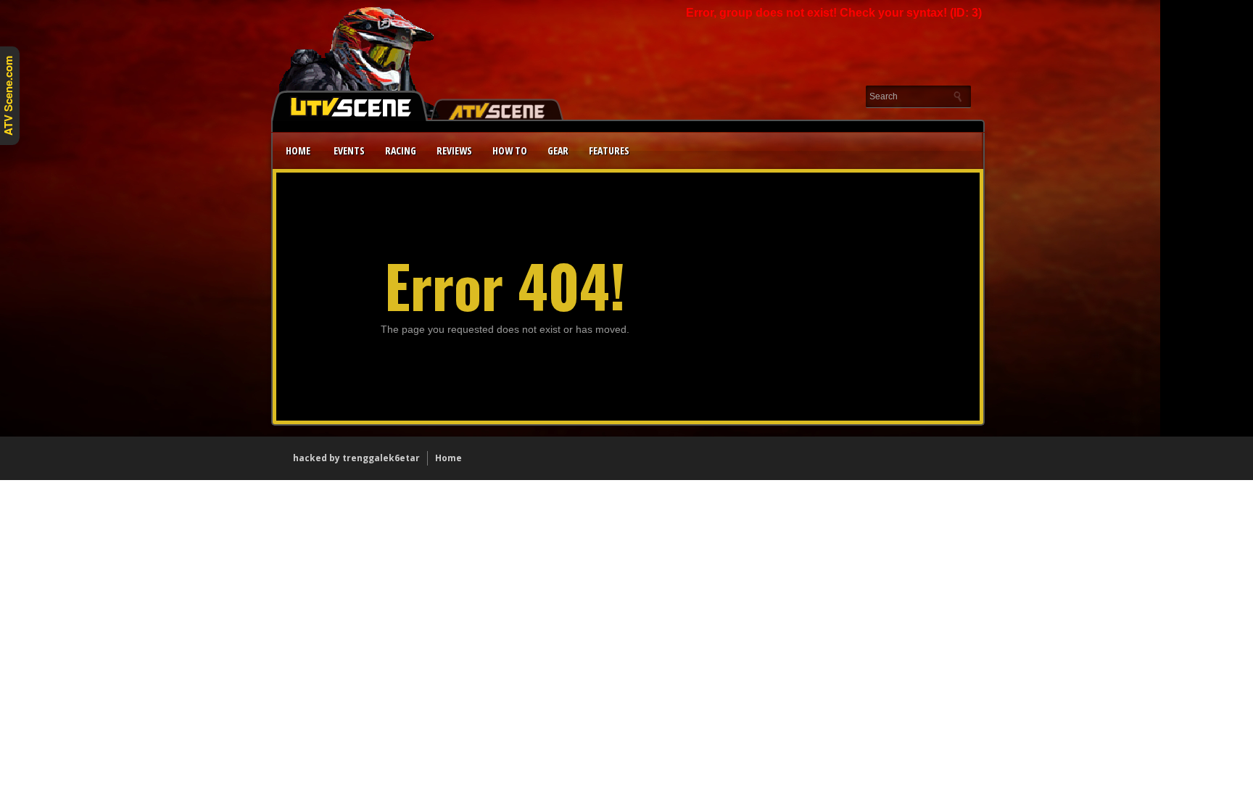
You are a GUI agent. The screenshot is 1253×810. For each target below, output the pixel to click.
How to (509, 150)
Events (349, 150)
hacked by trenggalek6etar (356, 458)
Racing (400, 150)
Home (298, 150)
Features (609, 150)
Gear (557, 150)
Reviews (454, 150)
